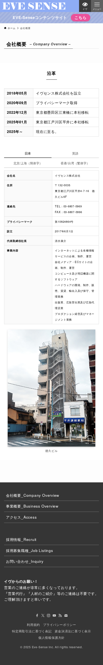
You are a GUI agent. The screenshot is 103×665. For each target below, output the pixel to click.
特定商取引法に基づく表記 (32, 631)
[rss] (60, 615)
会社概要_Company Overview (32, 495)
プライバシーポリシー (59, 624)
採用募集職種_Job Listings (29, 550)
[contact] (66, 615)
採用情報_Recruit (21, 539)
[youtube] (54, 615)
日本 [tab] (28, 153)
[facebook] (37, 615)
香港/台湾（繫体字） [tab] (75, 163)
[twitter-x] (43, 615)
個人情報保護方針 (51, 637)
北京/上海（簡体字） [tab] (27, 163)
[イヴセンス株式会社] (34, 6)
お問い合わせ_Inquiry (25, 561)
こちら (80, 17)
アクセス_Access (21, 517)
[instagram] (48, 615)
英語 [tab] (75, 153)
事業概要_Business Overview (32, 506)
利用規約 (33, 624)
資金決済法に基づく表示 (73, 631)
